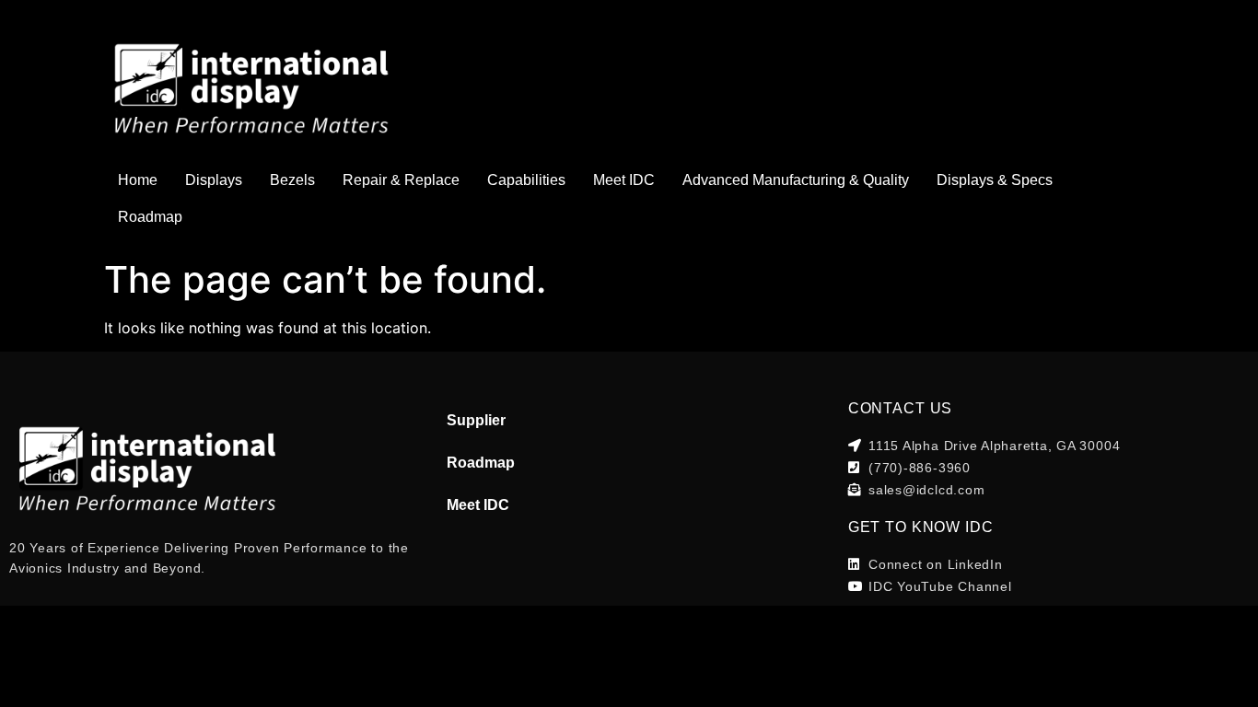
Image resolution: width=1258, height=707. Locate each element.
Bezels (292, 180)
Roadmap (150, 217)
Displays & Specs (995, 180)
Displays (213, 180)
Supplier (476, 420)
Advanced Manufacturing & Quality (795, 180)
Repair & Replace (401, 180)
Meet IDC (624, 180)
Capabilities (526, 180)
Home (137, 180)
